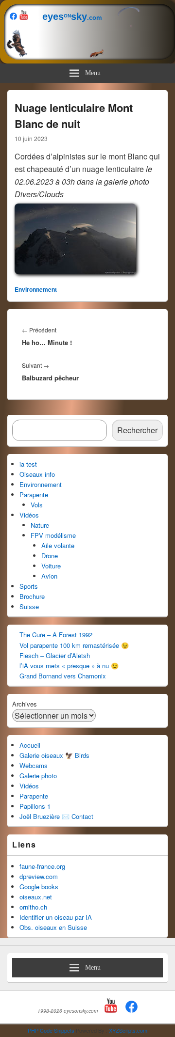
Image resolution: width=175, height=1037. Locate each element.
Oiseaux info (37, 474)
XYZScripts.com (128, 1030)
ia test (28, 464)
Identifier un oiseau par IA (55, 917)
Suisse (29, 606)
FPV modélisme (53, 535)
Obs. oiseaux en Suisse (53, 927)
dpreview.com (38, 876)
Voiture (51, 565)
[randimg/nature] (75, 271)
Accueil (29, 745)
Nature (40, 525)
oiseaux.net (35, 896)
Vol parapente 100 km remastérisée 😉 (74, 645)
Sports (28, 586)
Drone (49, 555)
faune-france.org (42, 866)
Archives (24, 703)
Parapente (33, 494)
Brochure (32, 596)
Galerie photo (38, 775)
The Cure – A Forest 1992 (55, 634)
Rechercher (137, 430)
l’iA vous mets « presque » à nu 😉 (69, 665)
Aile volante (57, 545)
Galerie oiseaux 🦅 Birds (54, 755)
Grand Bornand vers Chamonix (62, 675)
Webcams (33, 765)
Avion (49, 576)
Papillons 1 (35, 806)
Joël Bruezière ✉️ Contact (56, 816)
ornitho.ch (33, 906)
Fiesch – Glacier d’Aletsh (54, 655)
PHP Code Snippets (51, 1030)
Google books (38, 886)
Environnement (36, 289)
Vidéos (29, 514)
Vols (37, 504)
